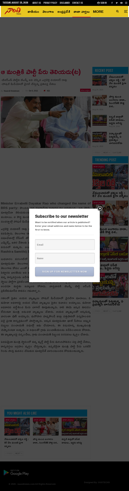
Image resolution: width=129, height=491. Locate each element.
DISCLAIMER (65, 2)
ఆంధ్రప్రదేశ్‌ (63, 11)
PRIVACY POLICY (50, 2)
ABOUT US (36, 2)
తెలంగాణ (48, 11)
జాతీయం (33, 11)
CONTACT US (77, 2)
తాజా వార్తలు (82, 11)
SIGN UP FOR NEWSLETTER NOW (64, 271)
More (98, 11)
